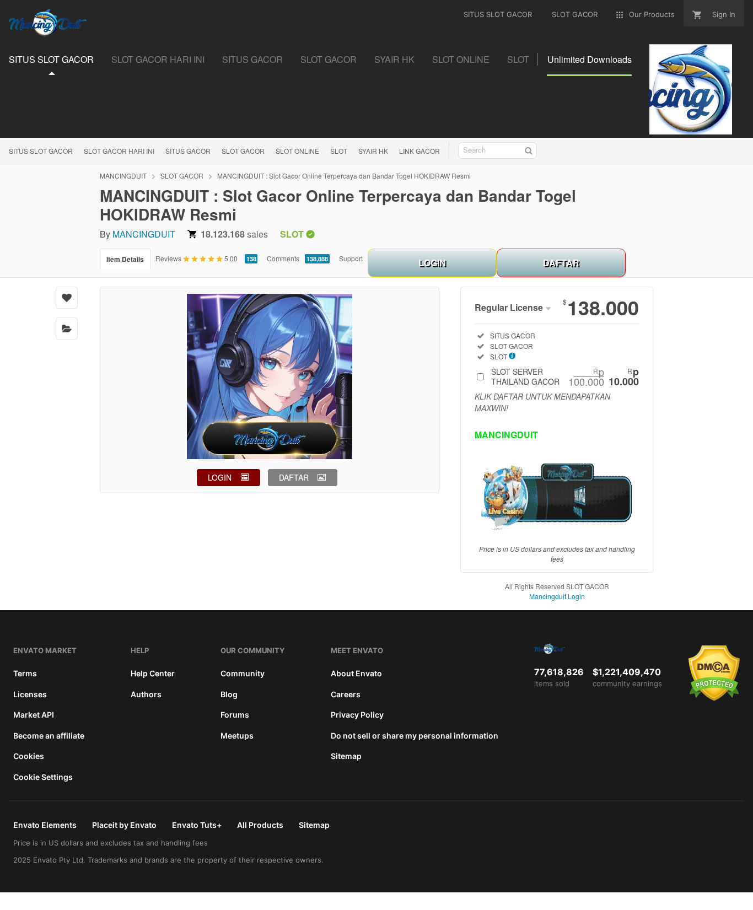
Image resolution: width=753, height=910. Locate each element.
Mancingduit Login (557, 596)
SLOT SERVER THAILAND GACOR (565, 376)
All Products (260, 825)
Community (242, 673)
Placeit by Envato (124, 825)
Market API (33, 714)
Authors (146, 694)
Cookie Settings (43, 777)
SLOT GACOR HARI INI (119, 150)
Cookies (28, 756)
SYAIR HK (373, 150)
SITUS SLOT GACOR (41, 150)
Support (351, 258)
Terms (25, 673)
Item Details (125, 259)
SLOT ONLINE (297, 150)
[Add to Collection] (67, 328)
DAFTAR (561, 262)
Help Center (153, 673)
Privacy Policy (357, 714)
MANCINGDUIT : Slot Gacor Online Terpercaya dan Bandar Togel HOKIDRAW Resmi (344, 175)
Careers (346, 694)
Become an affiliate (48, 735)
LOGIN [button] (220, 477)
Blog (229, 694)
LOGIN (432, 262)
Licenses (30, 694)
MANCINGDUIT (123, 175)
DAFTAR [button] (294, 477)
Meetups (237, 735)
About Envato (356, 673)
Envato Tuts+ (197, 825)
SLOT (338, 150)
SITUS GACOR (188, 150)
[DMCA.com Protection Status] (714, 698)
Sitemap (346, 756)
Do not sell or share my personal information (414, 735)
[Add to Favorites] (67, 298)
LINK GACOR (419, 150)
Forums (234, 714)
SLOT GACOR (243, 150)
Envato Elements (45, 825)
